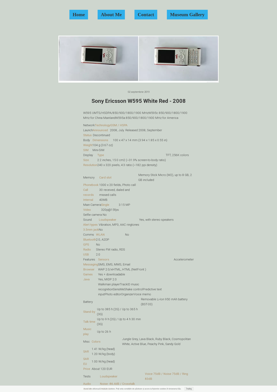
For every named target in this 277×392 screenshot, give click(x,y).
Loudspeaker (107, 220)
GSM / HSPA (118, 125)
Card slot (105, 177)
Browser (89, 269)
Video (87, 210)
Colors (96, 341)
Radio (87, 249)
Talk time (89, 322)
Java (86, 279)
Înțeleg (189, 389)
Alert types (90, 224)
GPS (86, 244)
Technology (102, 125)
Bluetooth (89, 239)
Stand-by (89, 312)
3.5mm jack (91, 229)
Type (100, 155)
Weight (87, 145)
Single (105, 205)
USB (86, 254)
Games (88, 274)
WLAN (100, 234)
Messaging (90, 264)
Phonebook (90, 185)
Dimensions (100, 140)
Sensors (103, 259)
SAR (86, 351)
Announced (100, 130)
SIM (85, 150)
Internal (88, 200)
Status (87, 135)
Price (86, 369)
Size (86, 160)
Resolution (90, 165)
